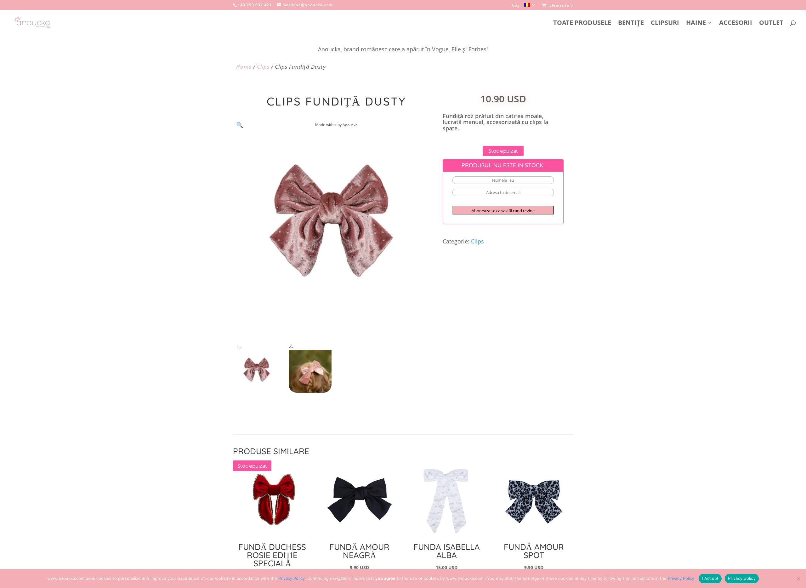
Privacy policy (742, 578)
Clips (263, 66)
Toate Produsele (582, 23)
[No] (798, 578)
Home (244, 66)
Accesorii (735, 23)
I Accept (710, 578)
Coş (515, 5)
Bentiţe (631, 23)
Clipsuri (665, 23)
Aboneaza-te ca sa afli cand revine (503, 211)
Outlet (771, 23)
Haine (696, 23)
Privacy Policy (291, 578)
